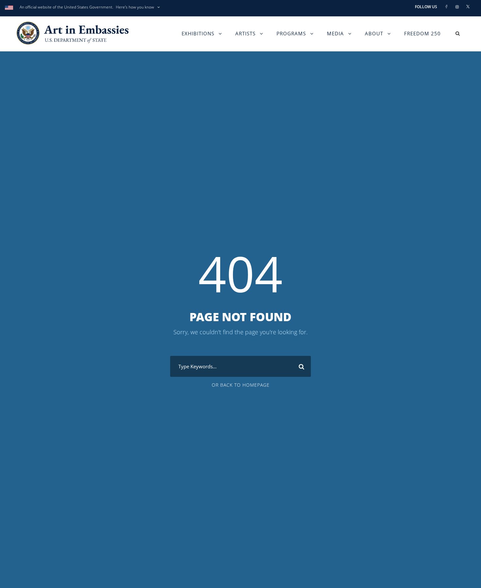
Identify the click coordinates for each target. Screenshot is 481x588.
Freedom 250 (422, 33)
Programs (291, 33)
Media (335, 33)
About (374, 33)
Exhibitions (198, 33)
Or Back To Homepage (241, 385)
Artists (245, 33)
